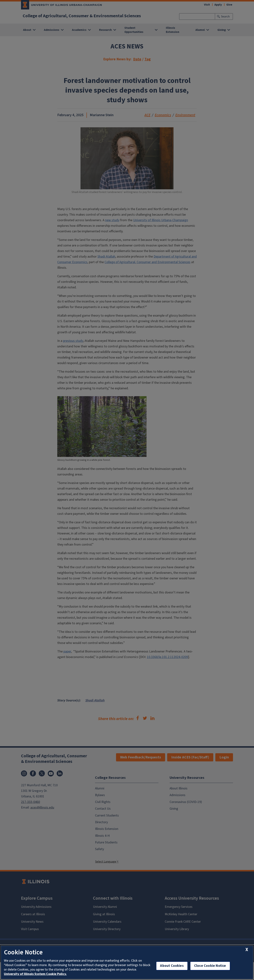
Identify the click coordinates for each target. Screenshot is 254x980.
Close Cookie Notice (210, 965)
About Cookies (172, 965)
